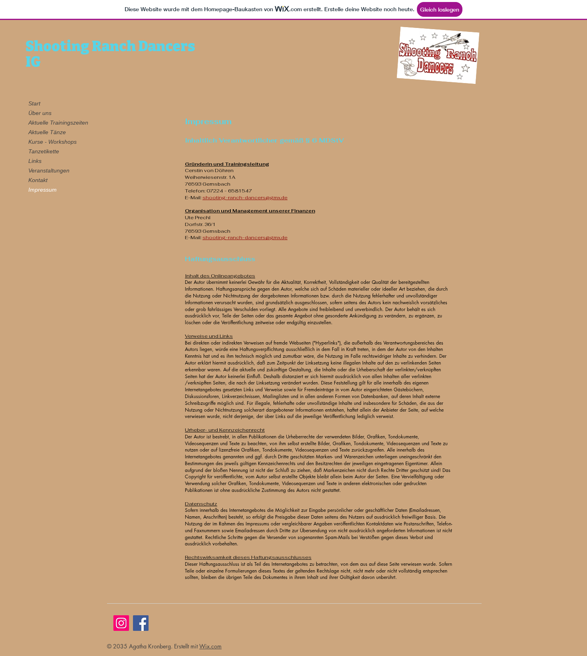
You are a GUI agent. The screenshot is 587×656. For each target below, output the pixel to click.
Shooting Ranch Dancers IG (110, 54)
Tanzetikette (43, 151)
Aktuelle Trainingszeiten (56, 122)
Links (35, 161)
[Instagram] (121, 623)
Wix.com (210, 646)
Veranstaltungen (48, 170)
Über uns (40, 113)
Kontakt (38, 180)
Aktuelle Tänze (47, 132)
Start (34, 103)
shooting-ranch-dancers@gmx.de (245, 197)
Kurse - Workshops (52, 142)
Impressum (42, 189)
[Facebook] (141, 623)
